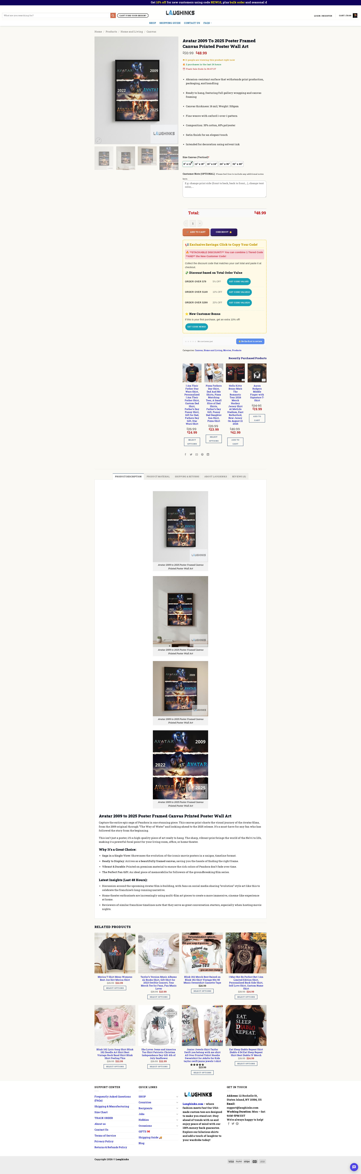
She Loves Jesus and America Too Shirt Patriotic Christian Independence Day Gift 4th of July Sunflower (158, 1054)
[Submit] (113, 15)
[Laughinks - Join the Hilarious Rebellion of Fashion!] (180, 12)
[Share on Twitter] (191, 454)
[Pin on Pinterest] (202, 454)
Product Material (158, 476)
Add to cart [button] (235, 442)
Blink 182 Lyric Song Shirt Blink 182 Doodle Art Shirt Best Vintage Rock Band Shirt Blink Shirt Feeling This (114, 1054)
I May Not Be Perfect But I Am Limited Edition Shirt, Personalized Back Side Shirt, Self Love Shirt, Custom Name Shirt (246, 982)
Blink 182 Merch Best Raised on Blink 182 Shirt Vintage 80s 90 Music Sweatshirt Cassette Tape (202, 979)
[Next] (173, 90)
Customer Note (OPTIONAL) (199, 173)
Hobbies (144, 1119)
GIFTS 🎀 (144, 1131)
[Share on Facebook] (185, 454)
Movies (227, 350)
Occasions (145, 1125)
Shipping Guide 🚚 (150, 1137)
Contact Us (192, 22)
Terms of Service (105, 1135)
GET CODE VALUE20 (239, 302)
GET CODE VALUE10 (239, 292)
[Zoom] (98, 141)
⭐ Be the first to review (250, 341)
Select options (192, 442)
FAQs (206, 22)
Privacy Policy (104, 1141)
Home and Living (132, 31)
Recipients (145, 1108)
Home (98, 31)
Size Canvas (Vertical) (196, 157)
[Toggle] (177, 1096)
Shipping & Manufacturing (111, 1106)
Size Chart (101, 1112)
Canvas (151, 31)
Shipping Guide (169, 22)
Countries (145, 1102)
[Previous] (99, 90)
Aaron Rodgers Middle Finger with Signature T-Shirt (257, 393)
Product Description (128, 476)
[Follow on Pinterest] (237, 1123)
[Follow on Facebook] (228, 1123)
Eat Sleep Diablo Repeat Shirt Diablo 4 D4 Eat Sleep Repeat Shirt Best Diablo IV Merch (246, 1052)
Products (111, 31)
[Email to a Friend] (196, 454)
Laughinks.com (193, 1104)
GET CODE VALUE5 (238, 281)
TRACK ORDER (103, 1118)
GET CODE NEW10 (196, 327)
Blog (141, 1143)
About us (100, 1124)
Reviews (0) (239, 476)
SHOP (152, 22)
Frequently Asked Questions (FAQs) (112, 1098)
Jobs (141, 1114)
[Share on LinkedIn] (208, 454)
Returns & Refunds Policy (110, 1147)
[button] (197, 1064)
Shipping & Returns (187, 476)
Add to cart (198, 232)
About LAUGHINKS (215, 476)
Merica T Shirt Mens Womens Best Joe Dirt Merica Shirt (115, 978)
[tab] (128, 476)
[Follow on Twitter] (233, 1123)
